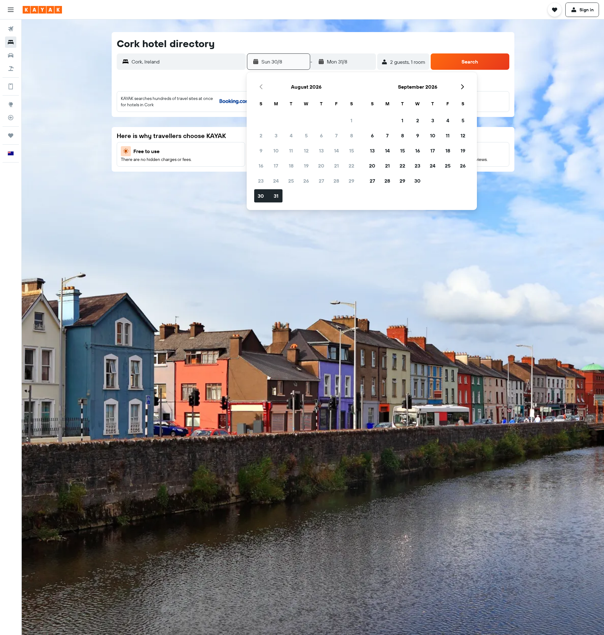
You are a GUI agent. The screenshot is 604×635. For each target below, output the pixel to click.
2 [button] (261, 135)
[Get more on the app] (11, 86)
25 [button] (291, 181)
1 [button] (351, 120)
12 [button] (306, 150)
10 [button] (276, 150)
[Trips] (11, 135)
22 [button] (351, 166)
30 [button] (261, 196)
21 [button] (336, 166)
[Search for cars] (11, 55)
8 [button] (351, 135)
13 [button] (321, 150)
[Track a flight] (11, 117)
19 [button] (306, 166)
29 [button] (351, 181)
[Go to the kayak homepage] (42, 10)
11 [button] (291, 150)
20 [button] (321, 166)
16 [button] (261, 166)
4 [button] (291, 135)
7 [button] (336, 135)
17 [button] (276, 166)
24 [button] (276, 181)
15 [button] (351, 150)
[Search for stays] (11, 42)
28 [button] (336, 181)
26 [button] (306, 181)
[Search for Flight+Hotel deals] (11, 68)
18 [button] (291, 166)
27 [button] (321, 181)
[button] (11, 10)
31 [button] (276, 196)
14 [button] (336, 150)
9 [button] (261, 150)
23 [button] (261, 181)
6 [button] (321, 135)
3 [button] (276, 135)
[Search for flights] (11, 29)
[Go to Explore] (11, 104)
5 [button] (306, 135)
